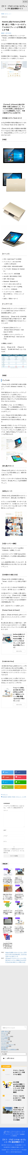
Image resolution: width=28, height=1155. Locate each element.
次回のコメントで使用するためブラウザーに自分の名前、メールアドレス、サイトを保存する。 (14, 850)
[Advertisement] (14, 90)
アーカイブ (4, 1052)
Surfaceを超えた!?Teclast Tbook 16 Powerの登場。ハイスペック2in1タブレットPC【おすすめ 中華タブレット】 (19, 641)
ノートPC (24, 796)
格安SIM (3, 1048)
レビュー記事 (5, 1046)
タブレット (5, 794)
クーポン (3, 1034)
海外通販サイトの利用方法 (8, 1049)
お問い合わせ (5, 1031)
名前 (5, 830)
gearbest (9, 796)
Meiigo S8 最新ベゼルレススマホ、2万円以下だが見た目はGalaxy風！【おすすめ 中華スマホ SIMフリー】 (16, 954)
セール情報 (4, 1038)
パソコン (3, 1043)
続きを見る (19, 651)
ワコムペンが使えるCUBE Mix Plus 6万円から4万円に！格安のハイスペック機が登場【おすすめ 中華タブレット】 (19, 694)
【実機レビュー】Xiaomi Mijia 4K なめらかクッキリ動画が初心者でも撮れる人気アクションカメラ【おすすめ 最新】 (18, 1114)
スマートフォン (5, 1036)
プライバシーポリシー (7, 1044)
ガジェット (4, 1033)
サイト (5, 841)
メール (5, 835)
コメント (6, 810)
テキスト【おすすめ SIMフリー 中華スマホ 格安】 (19, 1072)
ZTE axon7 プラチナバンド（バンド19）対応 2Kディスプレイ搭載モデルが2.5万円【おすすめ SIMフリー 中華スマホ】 (16, 960)
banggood (5, 796)
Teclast (13, 796)
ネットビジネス (5, 1041)
